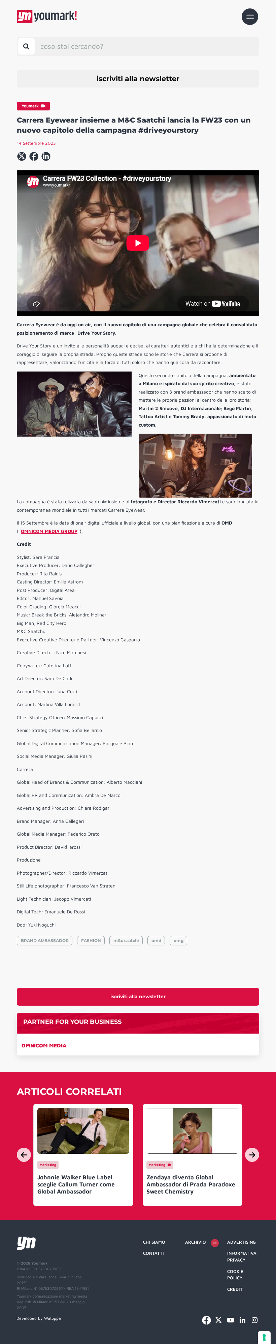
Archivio (195, 1242)
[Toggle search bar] (26, 46)
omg (178, 940)
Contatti (153, 1253)
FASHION (91, 940)
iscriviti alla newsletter (138, 78)
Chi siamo (154, 1242)
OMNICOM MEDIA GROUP (49, 531)
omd (156, 940)
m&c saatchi (126, 940)
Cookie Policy (235, 1275)
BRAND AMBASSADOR (45, 940)
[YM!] (47, 16)
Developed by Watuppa (38, 1318)
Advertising (241, 1242)
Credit (235, 1289)
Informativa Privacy (241, 1256)
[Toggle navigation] (250, 16)
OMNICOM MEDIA (44, 1045)
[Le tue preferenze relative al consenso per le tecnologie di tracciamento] (264, 1337)
